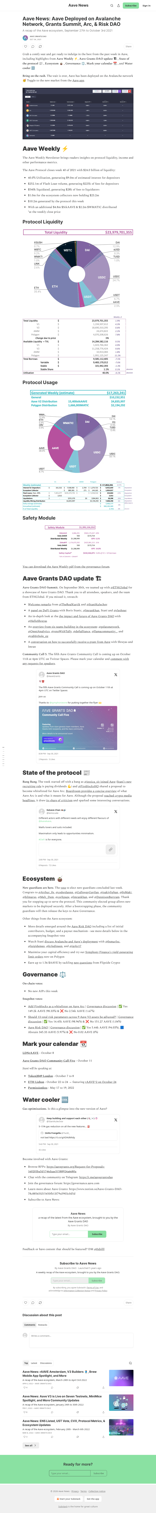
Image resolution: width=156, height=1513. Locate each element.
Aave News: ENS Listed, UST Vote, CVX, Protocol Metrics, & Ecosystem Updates (64, 1423)
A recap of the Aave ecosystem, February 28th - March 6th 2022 (56, 1429)
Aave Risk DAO (81, 926)
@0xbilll (99, 1249)
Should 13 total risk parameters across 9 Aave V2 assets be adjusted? (72, 1017)
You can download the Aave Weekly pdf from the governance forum (66, 567)
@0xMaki (125, 892)
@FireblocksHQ (88, 786)
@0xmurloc (112, 941)
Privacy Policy (101, 1290)
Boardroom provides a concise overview (91, 791)
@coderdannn (64, 892)
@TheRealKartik (69, 604)
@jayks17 (75, 946)
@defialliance (81, 631)
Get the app (93, 1498)
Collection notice (97, 1491)
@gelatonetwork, (109, 627)
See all (28, 1445)
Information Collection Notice (77, 1290)
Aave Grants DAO (38, 36)
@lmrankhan (91, 610)
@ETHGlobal (119, 587)
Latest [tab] (34, 1363)
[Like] (26, 46)
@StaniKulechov (97, 604)
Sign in (147, 5)
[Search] (112, 5)
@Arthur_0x (46, 892)
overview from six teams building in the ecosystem (65, 627)
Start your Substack (70, 1498)
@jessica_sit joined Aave (99, 782)
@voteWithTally (61, 631)
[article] (78, 1380)
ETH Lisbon (36, 1082)
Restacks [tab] (42, 1324)
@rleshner (120, 610)
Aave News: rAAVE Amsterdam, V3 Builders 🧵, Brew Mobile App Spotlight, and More (60, 1373)
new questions (83, 963)
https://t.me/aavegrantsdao (96, 1177)
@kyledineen (54, 946)
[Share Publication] (118, 5)
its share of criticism (59, 800)
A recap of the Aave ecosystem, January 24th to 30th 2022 (53, 1404)
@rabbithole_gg (38, 636)
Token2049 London (40, 1076)
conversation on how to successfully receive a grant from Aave (70, 642)
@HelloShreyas (37, 621)
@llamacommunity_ (104, 631)
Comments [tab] (29, 1324)
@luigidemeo (36, 946)
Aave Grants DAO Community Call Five (49, 1061)
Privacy (75, 1491)
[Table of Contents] (3, 756)
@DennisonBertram (106, 897)
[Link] (18, 148)
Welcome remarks (39, 604)
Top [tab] (26, 1363)
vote (63, 888)
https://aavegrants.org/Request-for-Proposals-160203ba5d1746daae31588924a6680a (66, 1169)
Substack (62, 1506)
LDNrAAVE (31, 1053)
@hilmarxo (29, 897)
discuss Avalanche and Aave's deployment (71, 941)
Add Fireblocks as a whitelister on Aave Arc (56, 1006)
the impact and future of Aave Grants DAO (86, 616)
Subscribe (130, 5)
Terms (83, 1491)
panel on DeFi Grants (45, 610)
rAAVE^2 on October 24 (100, 1082)
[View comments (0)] (33, 46)
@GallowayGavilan (87, 892)
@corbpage (62, 897)
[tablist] (36, 1325)
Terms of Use (93, 1287)
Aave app (78, 80)
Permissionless (37, 1088)
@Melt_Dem (46, 897)
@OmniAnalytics (39, 631)
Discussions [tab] (46, 1363)
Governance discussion (101, 1006)
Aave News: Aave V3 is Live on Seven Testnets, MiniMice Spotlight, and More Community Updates (62, 1398)
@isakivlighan (109, 892)
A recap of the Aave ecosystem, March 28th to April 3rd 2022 (55, 1379)
